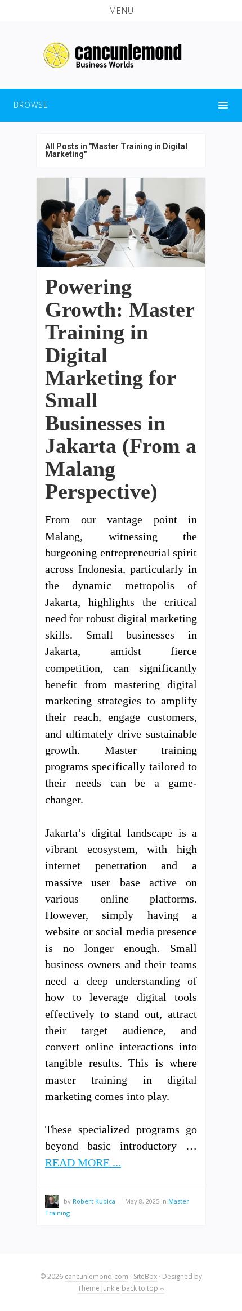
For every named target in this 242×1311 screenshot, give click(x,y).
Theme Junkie (99, 1288)
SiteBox (145, 1276)
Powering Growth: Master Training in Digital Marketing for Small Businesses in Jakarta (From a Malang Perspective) (120, 389)
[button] (121, 11)
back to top (141, 1288)
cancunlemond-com (96, 1276)
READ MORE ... (83, 1163)
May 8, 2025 (142, 1201)
